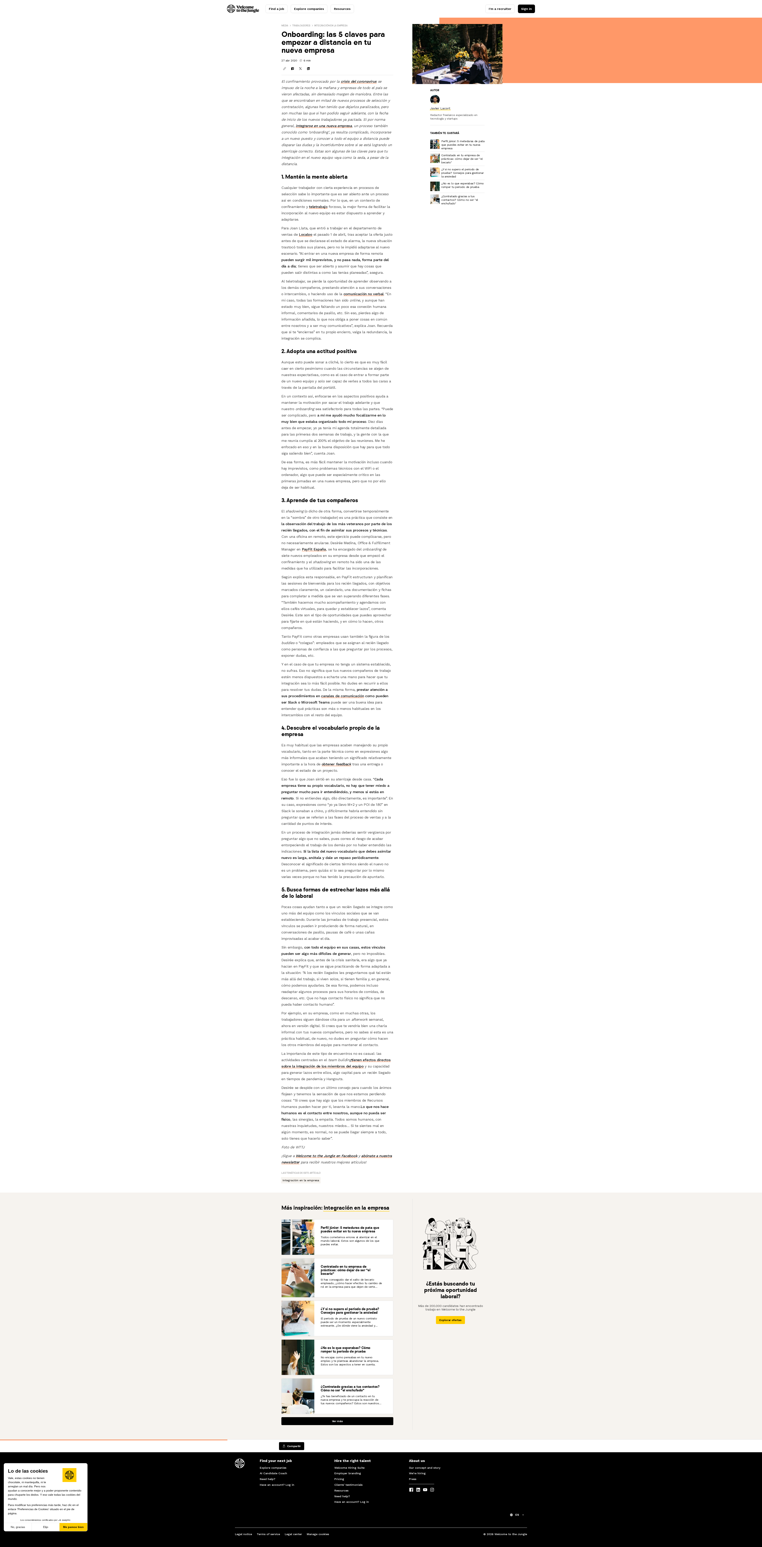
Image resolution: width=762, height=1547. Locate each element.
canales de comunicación (342, 696)
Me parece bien (73, 1527)
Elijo (45, 1527)
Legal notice (243, 1534)
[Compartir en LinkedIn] (308, 68)
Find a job (276, 9)
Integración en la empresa (331, 25)
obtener (336, 764)
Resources (342, 9)
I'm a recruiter (500, 9)
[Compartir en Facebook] (292, 68)
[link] (440, 108)
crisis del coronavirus (359, 81)
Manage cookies (318, 1534)
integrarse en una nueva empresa (324, 126)
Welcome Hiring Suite (349, 1467)
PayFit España (314, 549)
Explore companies (309, 9)
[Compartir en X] (300, 68)
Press (412, 1479)
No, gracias (18, 1527)
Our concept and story (424, 1467)
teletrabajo (318, 207)
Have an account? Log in (277, 1484)
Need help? (267, 1479)
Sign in (526, 9)
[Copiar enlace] (284, 68)
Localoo (305, 234)
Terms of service (268, 1534)
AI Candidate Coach (273, 1473)
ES (517, 1514)
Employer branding (347, 1473)
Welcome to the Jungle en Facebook (326, 1156)
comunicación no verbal (363, 294)
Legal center (293, 1534)
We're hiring (417, 1473)
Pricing (339, 1479)
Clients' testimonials (348, 1484)
